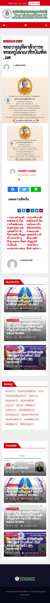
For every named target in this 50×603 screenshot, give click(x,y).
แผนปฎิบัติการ (31, 419)
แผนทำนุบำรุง (12, 414)
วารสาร (9, 405)
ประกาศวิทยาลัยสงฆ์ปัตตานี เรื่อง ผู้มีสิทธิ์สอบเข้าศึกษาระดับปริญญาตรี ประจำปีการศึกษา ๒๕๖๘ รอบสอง (25, 328)
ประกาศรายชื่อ (27, 400)
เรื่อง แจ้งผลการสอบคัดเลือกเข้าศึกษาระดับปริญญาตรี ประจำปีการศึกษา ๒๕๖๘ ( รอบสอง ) (25, 301)
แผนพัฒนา (12, 424)
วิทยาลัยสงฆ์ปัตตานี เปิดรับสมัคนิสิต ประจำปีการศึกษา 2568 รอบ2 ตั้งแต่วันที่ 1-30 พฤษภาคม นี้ (25, 357)
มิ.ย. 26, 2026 (14, 472)
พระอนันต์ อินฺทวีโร (29, 308)
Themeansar (25, 594)
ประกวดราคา (12, 400)
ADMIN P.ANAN (20, 65)
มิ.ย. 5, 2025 (13, 526)
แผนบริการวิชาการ (30, 414)
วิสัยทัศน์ (30, 405)
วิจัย (19, 405)
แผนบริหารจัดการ (13, 419)
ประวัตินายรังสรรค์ (17, 468)
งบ (41, 391)
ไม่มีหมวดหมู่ (27, 424)
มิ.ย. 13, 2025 (14, 499)
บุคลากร (19, 41)
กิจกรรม (10, 391)
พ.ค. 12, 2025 (14, 552)
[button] (46, 25)
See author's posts (27, 175)
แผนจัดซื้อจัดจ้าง (26, 409)
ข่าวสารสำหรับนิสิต (9, 41)
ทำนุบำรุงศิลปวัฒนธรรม (16, 395)
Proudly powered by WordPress (17, 591)
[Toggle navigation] (25, 25)
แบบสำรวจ (11, 409)
